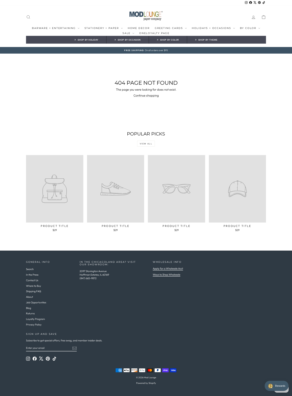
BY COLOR (249, 28)
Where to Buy (33, 285)
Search (30, 269)
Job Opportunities (36, 302)
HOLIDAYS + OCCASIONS (212, 28)
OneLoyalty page (154, 33)
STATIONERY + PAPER (102, 28)
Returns (30, 313)
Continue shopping (146, 95)
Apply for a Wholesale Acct (168, 268)
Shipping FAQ (33, 291)
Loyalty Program (35, 319)
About (29, 296)
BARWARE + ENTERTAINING (54, 28)
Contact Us (32, 280)
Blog (28, 308)
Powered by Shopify (146, 383)
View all (146, 143)
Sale (127, 33)
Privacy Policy (34, 324)
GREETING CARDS (169, 28)
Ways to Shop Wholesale (166, 274)
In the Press (32, 274)
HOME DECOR (139, 28)
